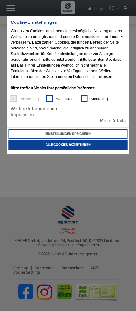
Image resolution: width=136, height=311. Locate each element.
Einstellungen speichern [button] (68, 134)
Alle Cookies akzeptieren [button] (68, 145)
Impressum (22, 114)
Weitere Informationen (34, 108)
